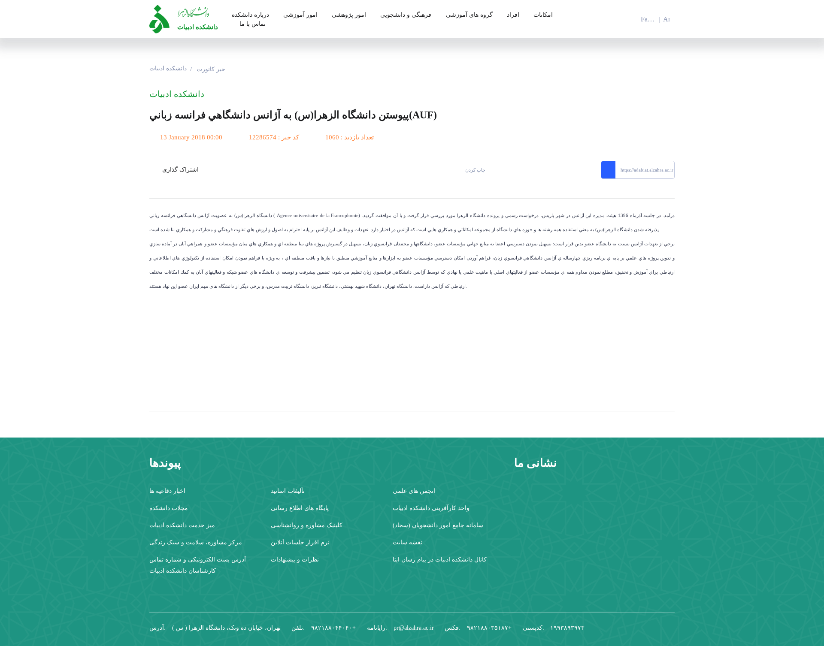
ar (666, 19)
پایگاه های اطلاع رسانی (300, 508)
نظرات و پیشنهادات (295, 559)
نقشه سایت (407, 542)
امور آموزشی (300, 15)
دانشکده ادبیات (197, 26)
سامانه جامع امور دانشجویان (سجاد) (438, 525)
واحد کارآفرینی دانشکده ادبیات (431, 508)
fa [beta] (644, 19)
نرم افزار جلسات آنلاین (300, 542)
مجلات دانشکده (168, 508)
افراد (513, 15)
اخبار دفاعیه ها (167, 491)
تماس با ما (252, 24)
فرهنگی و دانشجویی (405, 15)
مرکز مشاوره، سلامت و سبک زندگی (195, 542)
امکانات (543, 15)
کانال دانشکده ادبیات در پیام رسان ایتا (440, 559)
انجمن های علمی (414, 491)
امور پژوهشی (349, 15)
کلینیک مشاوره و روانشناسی (306, 525)
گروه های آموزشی (469, 15)
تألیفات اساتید (288, 491)
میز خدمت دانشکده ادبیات (182, 525)
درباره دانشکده (250, 15)
